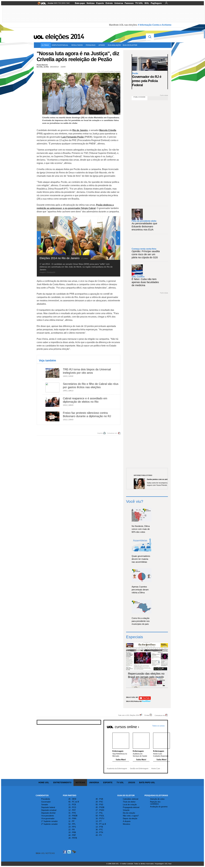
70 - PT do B (101, 824)
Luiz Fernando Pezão (72, 137)
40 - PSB (99, 799)
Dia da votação (129, 813)
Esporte (100, 3)
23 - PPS (72, 827)
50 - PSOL (100, 816)
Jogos (131, 782)
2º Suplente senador (49, 824)
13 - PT (99, 821)
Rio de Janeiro (80, 130)
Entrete (109, 3)
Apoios (101, 45)
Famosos (129, 3)
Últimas (45, 45)
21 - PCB (72, 805)
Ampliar (111, 220)
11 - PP (71, 821)
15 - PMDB (72, 816)
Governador (46, 802)
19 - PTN (99, 832)
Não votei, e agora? (131, 816)
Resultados (77, 45)
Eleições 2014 (64, 36)
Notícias (91, 3)
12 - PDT (72, 810)
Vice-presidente (47, 816)
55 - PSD (99, 805)
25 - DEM (72, 799)
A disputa (126, 821)
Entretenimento (62, 782)
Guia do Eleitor (126, 795)
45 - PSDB (100, 807)
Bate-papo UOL (147, 782)
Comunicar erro (112, 433)
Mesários (126, 824)
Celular (73, 852)
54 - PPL (72, 824)
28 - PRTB (72, 838)
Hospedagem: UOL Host (163, 863)
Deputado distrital (48, 813)
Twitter (69, 852)
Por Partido (69, 795)
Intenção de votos (157, 799)
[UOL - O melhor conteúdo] (41, 4)
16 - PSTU (100, 818)
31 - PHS (72, 813)
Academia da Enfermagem (117, 769)
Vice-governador (47, 818)
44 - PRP (72, 835)
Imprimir (100, 433)
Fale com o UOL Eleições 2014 (128, 715)
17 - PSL (99, 813)
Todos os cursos (158, 726)
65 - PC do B (73, 802)
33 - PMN (72, 818)
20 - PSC (99, 802)
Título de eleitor (129, 802)
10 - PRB (72, 832)
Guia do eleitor (130, 45)
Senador (44, 805)
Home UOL (43, 782)
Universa (118, 3)
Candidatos (42, 795)
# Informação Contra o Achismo (154, 25)
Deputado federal (48, 807)
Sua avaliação (114, 45)
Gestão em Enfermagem (139, 769)
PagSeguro (156, 3)
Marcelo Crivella (107, 130)
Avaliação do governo (158, 807)
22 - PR (71, 830)
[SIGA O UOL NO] (145, 699)
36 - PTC (99, 830)
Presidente (45, 799)
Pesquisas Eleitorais (156, 795)
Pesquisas (90, 45)
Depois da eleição (130, 818)
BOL (147, 3)
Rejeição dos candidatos (155, 803)
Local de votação (130, 805)
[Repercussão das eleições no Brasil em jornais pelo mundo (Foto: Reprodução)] (161, 685)
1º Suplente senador (49, 821)
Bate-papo (80, 3)
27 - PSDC (100, 810)
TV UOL (139, 3)
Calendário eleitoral (130, 799)
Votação (126, 810)
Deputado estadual (48, 810)
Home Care (155, 769)
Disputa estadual (60, 45)
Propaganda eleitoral (131, 807)
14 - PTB (99, 827)
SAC (68, 3)
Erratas (146, 715)
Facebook (65, 852)
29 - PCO (72, 807)
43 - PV (99, 835)
